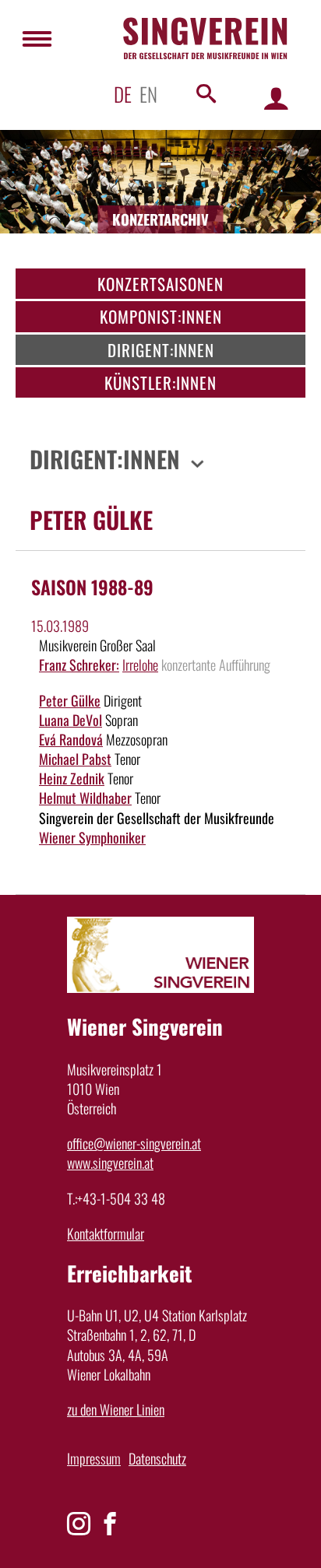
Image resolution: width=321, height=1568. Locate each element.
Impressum (94, 1458)
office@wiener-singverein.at (134, 1143)
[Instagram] (78, 1523)
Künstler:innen (160, 382)
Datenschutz (157, 1458)
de (123, 93)
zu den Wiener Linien (115, 1409)
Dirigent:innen (161, 350)
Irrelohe (140, 664)
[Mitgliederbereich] (276, 97)
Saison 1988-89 (92, 587)
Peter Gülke (70, 700)
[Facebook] (110, 1523)
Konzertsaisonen (160, 284)
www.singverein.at (110, 1162)
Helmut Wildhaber (85, 798)
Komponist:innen (161, 316)
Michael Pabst (75, 759)
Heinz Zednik (71, 778)
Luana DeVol (70, 720)
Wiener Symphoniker (92, 837)
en (148, 93)
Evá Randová (71, 739)
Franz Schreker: (79, 664)
